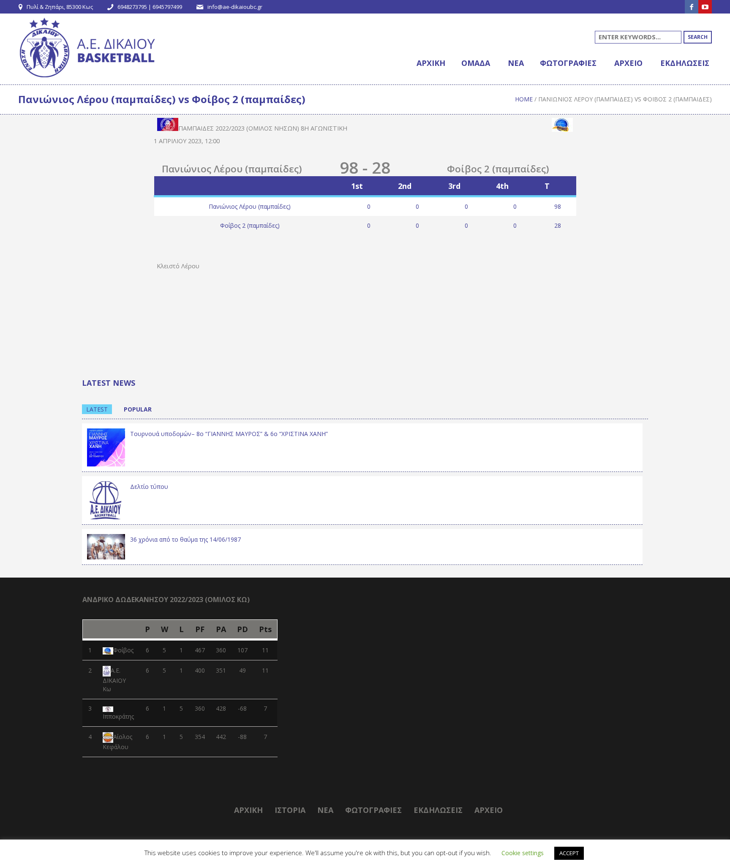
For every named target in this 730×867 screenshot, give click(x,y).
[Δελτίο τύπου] (106, 499)
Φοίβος (123, 650)
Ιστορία (290, 810)
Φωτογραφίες (373, 810)
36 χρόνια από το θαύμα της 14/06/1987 (185, 539)
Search (698, 37)
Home (524, 99)
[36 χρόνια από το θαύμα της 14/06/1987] (106, 546)
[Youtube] (705, 7)
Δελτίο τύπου (149, 487)
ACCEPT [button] (569, 853)
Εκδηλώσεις (438, 810)
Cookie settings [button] (522, 853)
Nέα (325, 810)
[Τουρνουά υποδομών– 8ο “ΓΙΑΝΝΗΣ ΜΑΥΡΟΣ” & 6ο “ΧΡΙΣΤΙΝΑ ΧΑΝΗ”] (106, 446)
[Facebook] (691, 7)
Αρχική (248, 810)
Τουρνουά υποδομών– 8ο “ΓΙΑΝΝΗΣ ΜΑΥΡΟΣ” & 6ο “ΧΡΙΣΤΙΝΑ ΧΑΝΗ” (229, 434)
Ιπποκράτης (118, 716)
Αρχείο (488, 810)
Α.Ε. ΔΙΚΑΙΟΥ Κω (114, 679)
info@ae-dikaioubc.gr (234, 7)
